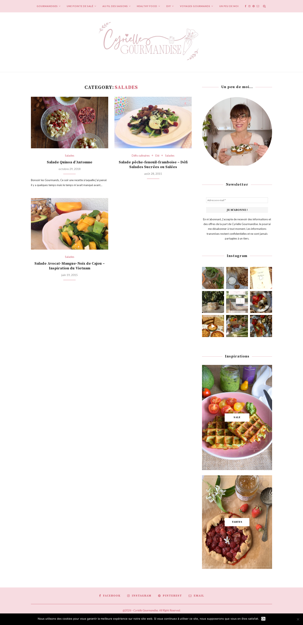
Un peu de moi (229, 6)
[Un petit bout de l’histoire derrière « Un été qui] (261, 278)
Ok (263, 618)
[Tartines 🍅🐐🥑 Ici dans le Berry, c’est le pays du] (261, 326)
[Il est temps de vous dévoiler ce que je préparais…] (237, 302)
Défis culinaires (141, 155)
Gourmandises (47, 6)
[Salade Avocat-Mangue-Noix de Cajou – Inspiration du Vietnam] (69, 224)
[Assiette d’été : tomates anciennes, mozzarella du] (261, 302)
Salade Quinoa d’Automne (69, 162)
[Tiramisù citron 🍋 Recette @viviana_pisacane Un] (213, 302)
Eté (157, 155)
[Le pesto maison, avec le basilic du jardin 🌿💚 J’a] (213, 278)
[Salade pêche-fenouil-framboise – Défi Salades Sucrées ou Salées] (153, 122)
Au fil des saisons (115, 6)
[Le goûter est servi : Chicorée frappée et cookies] (237, 278)
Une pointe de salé (80, 6)
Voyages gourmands (195, 6)
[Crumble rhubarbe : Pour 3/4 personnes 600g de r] (213, 326)
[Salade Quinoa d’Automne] (69, 122)
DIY (168, 6)
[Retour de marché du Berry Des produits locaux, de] (237, 326)
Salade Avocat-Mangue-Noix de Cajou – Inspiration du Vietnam (69, 266)
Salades (69, 155)
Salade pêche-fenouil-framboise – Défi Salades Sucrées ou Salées (153, 164)
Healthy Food (147, 6)
